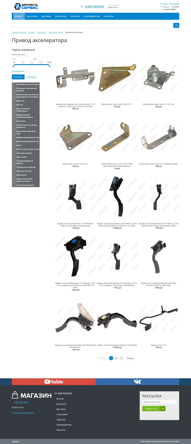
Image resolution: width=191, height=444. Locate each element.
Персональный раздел (23, 412)
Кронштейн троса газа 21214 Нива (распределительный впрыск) (116, 165)
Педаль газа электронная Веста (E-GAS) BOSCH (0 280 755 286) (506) (158, 284)
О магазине (62, 414)
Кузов (18, 145)
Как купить (62, 403)
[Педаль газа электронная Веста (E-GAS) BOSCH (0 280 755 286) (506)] (158, 256)
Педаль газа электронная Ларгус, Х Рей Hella (117, 345)
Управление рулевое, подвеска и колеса (24, 180)
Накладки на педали (24, 153)
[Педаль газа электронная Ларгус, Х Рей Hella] (116, 318)
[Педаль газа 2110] (158, 318)
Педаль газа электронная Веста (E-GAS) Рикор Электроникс (75, 346)
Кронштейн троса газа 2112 (75, 164)
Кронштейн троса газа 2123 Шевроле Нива (158, 164)
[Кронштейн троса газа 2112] (75, 137)
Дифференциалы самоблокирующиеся (24, 116)
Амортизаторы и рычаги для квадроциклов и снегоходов (27, 95)
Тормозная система (23, 171)
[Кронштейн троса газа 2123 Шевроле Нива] (158, 137)
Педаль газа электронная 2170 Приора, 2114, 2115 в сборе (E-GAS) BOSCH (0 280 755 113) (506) (75, 285)
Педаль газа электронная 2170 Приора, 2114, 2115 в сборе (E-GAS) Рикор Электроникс (117, 284)
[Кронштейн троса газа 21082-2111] (116, 77)
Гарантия (61, 419)
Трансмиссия (21, 175)
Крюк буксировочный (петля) (27, 141)
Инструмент (21, 121)
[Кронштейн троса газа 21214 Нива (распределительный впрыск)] (116, 137)
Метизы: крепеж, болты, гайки (27, 149)
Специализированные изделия (24, 162)
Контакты (61, 429)
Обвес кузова (21, 157)
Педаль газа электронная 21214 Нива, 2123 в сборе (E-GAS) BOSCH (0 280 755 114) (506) (117, 224)
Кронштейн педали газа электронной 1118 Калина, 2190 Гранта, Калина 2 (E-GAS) (75, 105)
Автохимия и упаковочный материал (26, 89)
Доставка (61, 409)
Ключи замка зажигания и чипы (26, 132)
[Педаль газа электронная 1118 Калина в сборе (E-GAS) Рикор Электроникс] (75, 197)
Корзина (166, 6)
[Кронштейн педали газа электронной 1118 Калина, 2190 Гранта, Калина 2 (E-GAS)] (75, 77)
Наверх (15, 441)
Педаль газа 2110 (158, 345)
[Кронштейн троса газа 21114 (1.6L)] (158, 77)
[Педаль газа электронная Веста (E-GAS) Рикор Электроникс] (75, 318)
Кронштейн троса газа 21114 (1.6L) (158, 104)
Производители (64, 424)
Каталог (60, 398)
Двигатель (20, 101)
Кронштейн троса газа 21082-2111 (116, 104)
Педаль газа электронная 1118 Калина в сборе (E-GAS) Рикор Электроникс (75, 224)
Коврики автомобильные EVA (27, 137)
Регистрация (174, 3)
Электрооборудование (25, 185)
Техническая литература (25, 167)
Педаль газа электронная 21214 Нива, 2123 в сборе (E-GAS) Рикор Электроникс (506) (158, 224)
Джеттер (19, 104)
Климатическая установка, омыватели (26, 126)
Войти (165, 3)
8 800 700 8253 (94, 6)
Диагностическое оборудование (23, 109)
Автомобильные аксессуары (27, 84)
